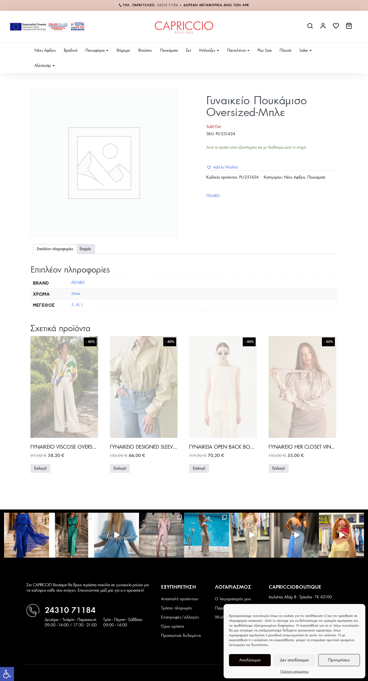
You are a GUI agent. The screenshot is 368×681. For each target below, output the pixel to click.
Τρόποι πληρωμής (176, 608)
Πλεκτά (285, 51)
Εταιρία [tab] (85, 249)
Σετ (188, 51)
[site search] (310, 28)
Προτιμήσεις (339, 660)
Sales (304, 51)
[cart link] (349, 28)
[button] (7, 674)
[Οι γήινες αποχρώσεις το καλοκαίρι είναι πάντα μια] (206, 535)
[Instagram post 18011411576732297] (116, 535)
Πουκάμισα (169, 51)
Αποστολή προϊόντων (179, 599)
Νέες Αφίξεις (45, 51)
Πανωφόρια (95, 51)
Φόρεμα (123, 51)
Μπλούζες (207, 51)
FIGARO (213, 196)
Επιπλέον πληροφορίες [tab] (55, 249)
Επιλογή (40, 468)
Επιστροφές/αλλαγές (180, 617)
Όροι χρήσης (173, 626)
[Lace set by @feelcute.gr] (251, 535)
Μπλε (75, 294)
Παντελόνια (237, 51)
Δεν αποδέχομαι (294, 660)
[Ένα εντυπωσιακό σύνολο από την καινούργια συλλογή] (71, 535)
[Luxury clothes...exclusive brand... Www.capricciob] (161, 535)
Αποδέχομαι (250, 660)
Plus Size (265, 51)
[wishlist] (336, 28)
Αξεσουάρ (43, 66)
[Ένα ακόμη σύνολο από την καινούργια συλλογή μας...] (26, 535)
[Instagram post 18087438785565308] (296, 535)
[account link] (323, 28)
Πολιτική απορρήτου (294, 671)
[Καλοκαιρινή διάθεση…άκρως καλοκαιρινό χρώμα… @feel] (341, 535)
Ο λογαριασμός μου (233, 599)
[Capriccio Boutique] (184, 27)
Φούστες (145, 51)
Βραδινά (70, 51)
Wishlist (222, 617)
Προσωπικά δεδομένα (181, 636)
